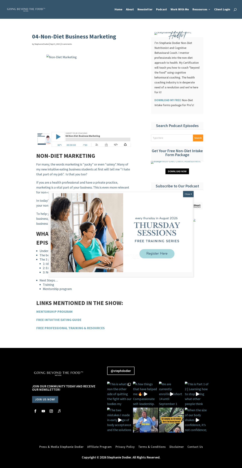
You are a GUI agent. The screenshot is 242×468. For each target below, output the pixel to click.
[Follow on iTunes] (59, 411)
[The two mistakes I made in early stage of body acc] (119, 420)
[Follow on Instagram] (51, 411)
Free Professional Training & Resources (70, 328)
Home (118, 9)
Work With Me (180, 9)
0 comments (66, 44)
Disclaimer (176, 447)
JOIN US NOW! (45, 399)
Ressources (199, 9)
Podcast (161, 9)
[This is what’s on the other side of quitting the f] (171, 420)
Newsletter (144, 9)
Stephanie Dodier (41, 44)
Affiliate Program (99, 447)
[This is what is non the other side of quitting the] (119, 394)
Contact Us (195, 447)
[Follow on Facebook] (35, 411)
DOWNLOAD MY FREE (168, 100)
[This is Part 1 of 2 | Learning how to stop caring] (197, 394)
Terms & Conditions (152, 447)
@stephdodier (121, 371)
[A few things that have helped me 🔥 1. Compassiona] (145, 394)
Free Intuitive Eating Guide (58, 320)
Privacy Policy (125, 447)
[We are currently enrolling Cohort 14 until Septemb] (171, 394)
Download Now (177, 171)
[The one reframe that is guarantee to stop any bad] (145, 420)
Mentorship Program (54, 311)
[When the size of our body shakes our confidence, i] (197, 420)
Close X (188, 194)
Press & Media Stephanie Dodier (61, 447)
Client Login (222, 9)
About (130, 9)
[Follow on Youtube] (43, 411)
